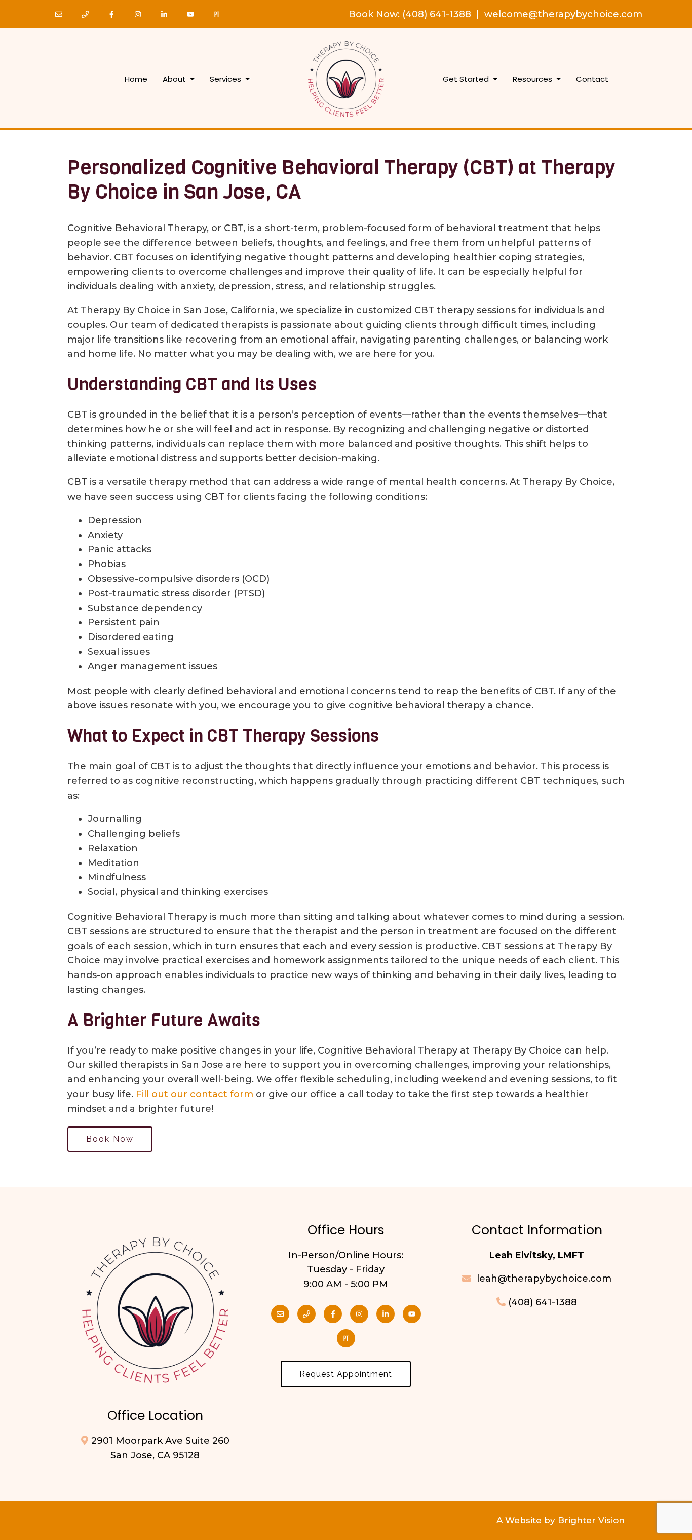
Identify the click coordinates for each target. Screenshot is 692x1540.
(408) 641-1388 (436, 14)
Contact (592, 79)
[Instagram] (138, 14)
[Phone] (85, 14)
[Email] (59, 14)
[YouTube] (190, 14)
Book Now (373, 14)
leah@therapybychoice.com (542, 1278)
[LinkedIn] (164, 14)
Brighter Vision (591, 1520)
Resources (532, 79)
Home (136, 79)
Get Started (466, 79)
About (174, 79)
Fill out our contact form (194, 1094)
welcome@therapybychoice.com (563, 14)
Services (225, 79)
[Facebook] (111, 14)
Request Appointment (345, 1374)
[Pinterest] (217, 14)
